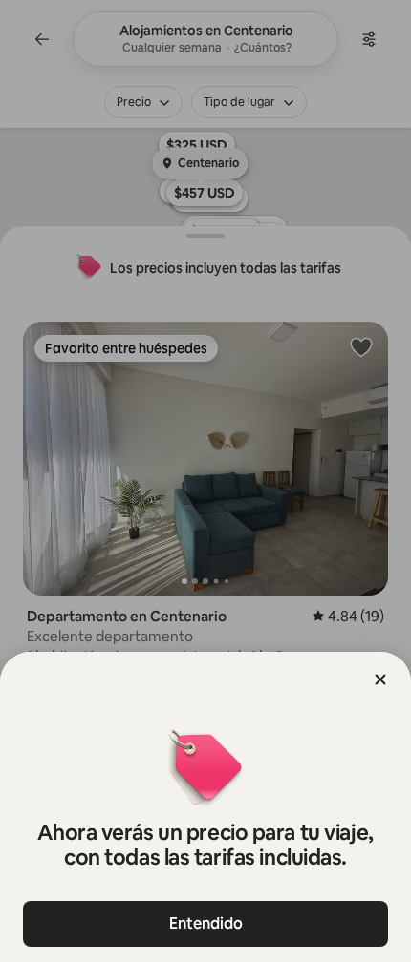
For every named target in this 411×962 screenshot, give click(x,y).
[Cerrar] (380, 679)
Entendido (206, 923)
